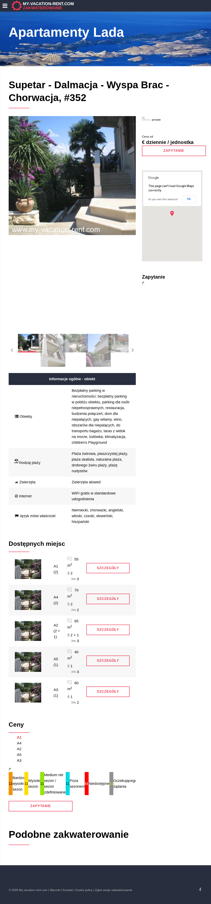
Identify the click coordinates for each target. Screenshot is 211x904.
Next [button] (127, 222)
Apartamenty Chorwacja (51, 53)
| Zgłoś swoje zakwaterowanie (112, 890)
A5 (19, 755)
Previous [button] (17, 222)
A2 (19, 749)
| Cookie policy (83, 890)
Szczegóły (108, 568)
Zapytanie (40, 806)
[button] (172, 213)
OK (189, 199)
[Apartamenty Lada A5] (28, 661)
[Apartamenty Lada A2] (28, 631)
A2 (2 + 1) (57, 631)
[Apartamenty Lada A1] (28, 569)
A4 (19, 743)
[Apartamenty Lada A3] (28, 692)
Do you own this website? (163, 199)
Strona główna (18, 53)
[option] (72, 175)
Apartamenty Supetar (168, 53)
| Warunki (54, 890)
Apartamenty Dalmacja (90, 53)
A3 (19, 760)
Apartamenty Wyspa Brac (129, 53)
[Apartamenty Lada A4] (28, 600)
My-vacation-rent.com (48, 5)
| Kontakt (67, 890)
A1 (19, 737)
